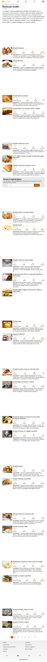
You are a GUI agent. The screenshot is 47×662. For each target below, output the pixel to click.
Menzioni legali (28, 649)
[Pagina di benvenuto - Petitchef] (3, 4)
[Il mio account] (26, 1)
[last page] (35, 637)
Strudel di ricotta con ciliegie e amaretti (25, 431)
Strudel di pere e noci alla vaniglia (23, 212)
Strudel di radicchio (19, 334)
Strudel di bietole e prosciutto (22, 479)
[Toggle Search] (34, 1)
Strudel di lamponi (18, 48)
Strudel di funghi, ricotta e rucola (23, 609)
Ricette (4, 642)
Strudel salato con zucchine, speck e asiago (26, 108)
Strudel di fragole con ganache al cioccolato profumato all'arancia (26, 417)
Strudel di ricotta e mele (20, 526)
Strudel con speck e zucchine (22, 576)
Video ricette (6, 644)
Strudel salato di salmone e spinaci (23, 382)
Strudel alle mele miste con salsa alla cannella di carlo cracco (27, 274)
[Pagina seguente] (31, 637)
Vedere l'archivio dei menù (9, 646)
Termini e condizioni (29, 646)
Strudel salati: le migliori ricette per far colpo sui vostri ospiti (27, 290)
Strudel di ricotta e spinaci (21, 622)
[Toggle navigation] (43, 1)
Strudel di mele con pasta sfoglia (23, 260)
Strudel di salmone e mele (21, 143)
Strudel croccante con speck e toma (24, 165)
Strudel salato (17, 321)
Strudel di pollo (17, 225)
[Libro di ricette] (18, 1)
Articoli (4, 651)
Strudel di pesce (18, 466)
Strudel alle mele (18, 60)
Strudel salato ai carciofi (20, 96)
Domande (5, 649)
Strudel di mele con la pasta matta (23, 514)
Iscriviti (37, 185)
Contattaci (27, 642)
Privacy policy (28, 644)
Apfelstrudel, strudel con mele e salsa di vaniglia (27, 561)
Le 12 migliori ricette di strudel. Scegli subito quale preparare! (28, 156)
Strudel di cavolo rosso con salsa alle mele (26, 369)
